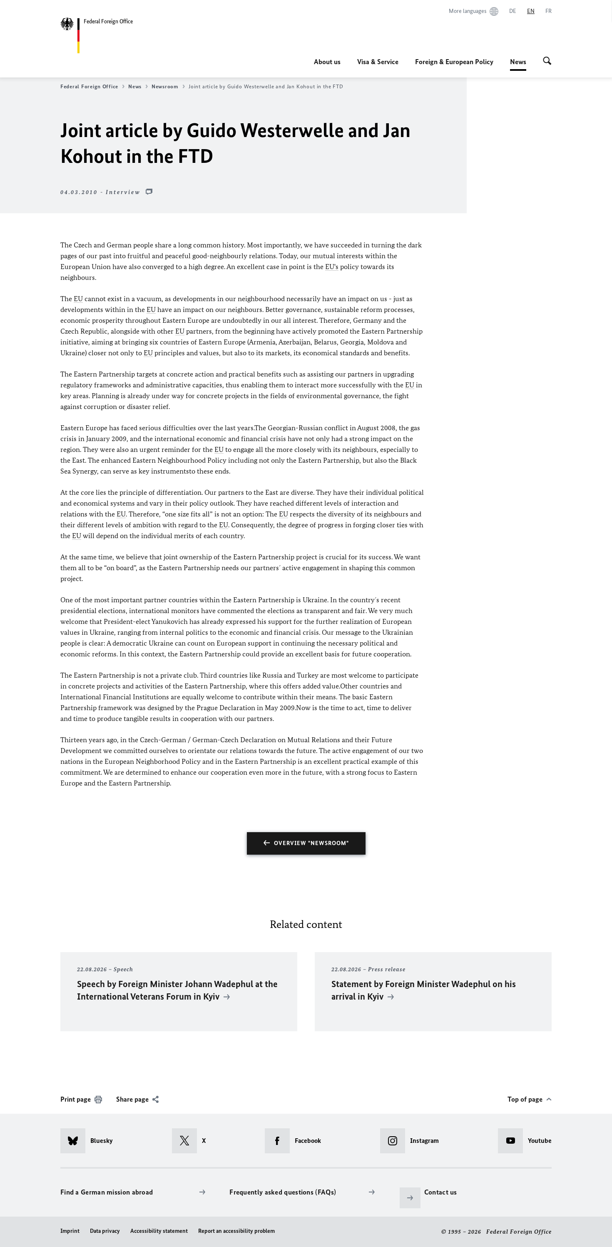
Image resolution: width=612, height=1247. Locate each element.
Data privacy (105, 1231)
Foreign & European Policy (454, 61)
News (518, 64)
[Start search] (547, 61)
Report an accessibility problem (236, 1231)
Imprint (70, 1231)
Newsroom (165, 86)
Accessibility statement (159, 1231)
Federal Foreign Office (89, 86)
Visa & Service (377, 61)
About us (327, 61)
